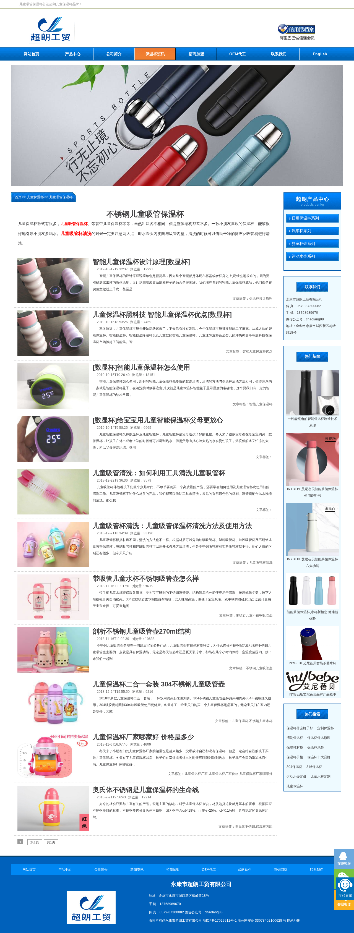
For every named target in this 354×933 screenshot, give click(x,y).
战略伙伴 (244, 870)
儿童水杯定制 (320, 776)
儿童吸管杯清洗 (76, 233)
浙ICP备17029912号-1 (220, 920)
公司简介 (114, 54)
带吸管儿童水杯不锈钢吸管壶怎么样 (146, 578)
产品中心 (72, 54)
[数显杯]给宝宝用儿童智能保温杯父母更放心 (158, 420)
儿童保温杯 (35, 197)
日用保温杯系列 (302, 218)
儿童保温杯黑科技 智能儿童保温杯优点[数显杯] (162, 314)
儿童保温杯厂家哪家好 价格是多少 (143, 737)
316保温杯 (314, 767)
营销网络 (280, 870)
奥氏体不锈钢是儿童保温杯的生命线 (146, 789)
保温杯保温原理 (318, 738)
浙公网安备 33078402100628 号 (262, 920)
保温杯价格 (295, 757)
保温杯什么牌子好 (300, 728)
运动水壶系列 (300, 256)
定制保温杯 (325, 728)
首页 (18, 197)
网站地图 (293, 920)
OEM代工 (237, 54)
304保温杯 (294, 767)
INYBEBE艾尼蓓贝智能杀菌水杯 (312, 663)
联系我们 (279, 54)
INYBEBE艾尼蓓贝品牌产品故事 (312, 694)
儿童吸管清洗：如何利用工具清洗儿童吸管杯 (159, 473)
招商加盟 (196, 54)
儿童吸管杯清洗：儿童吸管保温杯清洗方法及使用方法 (172, 525)
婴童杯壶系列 (300, 243)
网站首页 (31, 54)
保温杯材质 (295, 747)
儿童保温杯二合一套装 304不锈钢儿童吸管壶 (159, 684)
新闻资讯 (137, 870)
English (320, 54)
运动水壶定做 (296, 776)
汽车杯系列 (298, 231)
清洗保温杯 (295, 738)
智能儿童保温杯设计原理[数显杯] (141, 261)
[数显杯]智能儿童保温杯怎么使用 (141, 367)
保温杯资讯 (155, 54)
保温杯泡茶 (315, 747)
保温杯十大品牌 (318, 757)
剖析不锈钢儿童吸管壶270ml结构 (142, 631)
